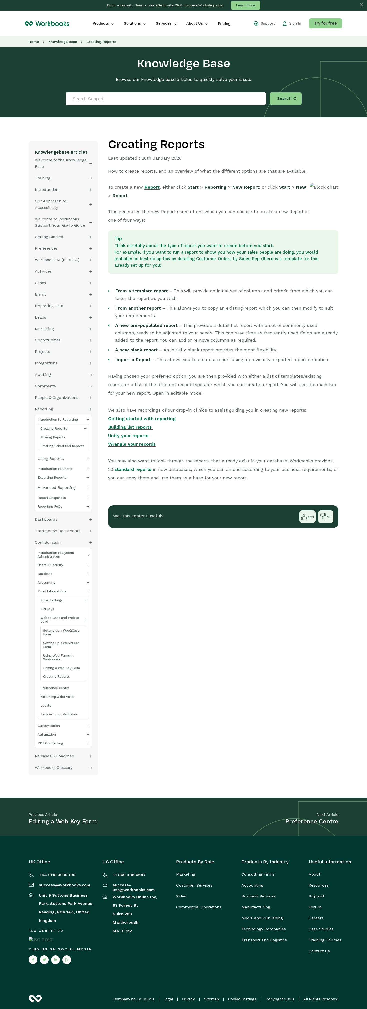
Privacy (188, 999)
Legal (168, 999)
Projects (42, 351)
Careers (316, 918)
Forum (315, 907)
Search (284, 98)
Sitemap (211, 999)
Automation (47, 734)
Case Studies (321, 929)
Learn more (245, 5)
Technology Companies (263, 929)
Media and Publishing (262, 918)
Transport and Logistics (264, 940)
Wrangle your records (132, 444)
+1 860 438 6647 (129, 874)
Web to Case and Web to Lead (59, 619)
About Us (194, 23)
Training (42, 178)
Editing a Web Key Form (61, 668)
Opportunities (48, 340)
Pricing (224, 24)
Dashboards (46, 519)
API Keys (47, 609)
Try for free (325, 23)
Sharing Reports (52, 437)
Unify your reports (129, 435)
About (314, 874)
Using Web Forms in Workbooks (58, 657)
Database (45, 574)
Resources (319, 885)
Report (152, 187)
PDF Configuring (50, 743)
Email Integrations (52, 591)
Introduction (46, 189)
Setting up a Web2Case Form (61, 632)
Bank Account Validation (59, 714)
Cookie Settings (242, 999)
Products (101, 23)
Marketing (185, 874)
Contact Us (319, 951)
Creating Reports (53, 428)
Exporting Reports (52, 477)
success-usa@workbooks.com (134, 887)
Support (316, 896)
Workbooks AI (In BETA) (57, 259)
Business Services (258, 896)
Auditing (43, 374)
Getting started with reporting (142, 418)
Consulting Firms (258, 874)
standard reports (133, 469)
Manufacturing (255, 907)
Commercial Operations (198, 907)
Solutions (132, 23)
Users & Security (50, 565)
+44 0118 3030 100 (57, 874)
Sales (181, 896)
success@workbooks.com (64, 885)
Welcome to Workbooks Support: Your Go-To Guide (60, 222)
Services (164, 23)
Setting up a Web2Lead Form (61, 645)
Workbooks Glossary (54, 767)
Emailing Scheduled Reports (62, 446)
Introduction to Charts (55, 469)
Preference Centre (55, 688)
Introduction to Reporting (58, 419)
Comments (45, 386)
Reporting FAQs (50, 506)
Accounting (46, 582)
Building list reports (130, 427)
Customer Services (194, 885)
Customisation (49, 726)
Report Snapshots (52, 498)
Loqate (45, 705)
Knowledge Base (62, 41)
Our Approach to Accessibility (50, 204)
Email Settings (51, 600)
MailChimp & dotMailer (57, 697)
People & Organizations (56, 397)
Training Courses (325, 940)
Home (34, 41)
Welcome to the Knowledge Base (61, 163)
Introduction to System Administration (56, 554)
